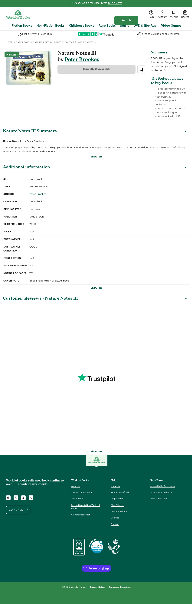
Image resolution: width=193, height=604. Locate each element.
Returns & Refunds (120, 492)
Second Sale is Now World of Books (85, 507)
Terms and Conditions (120, 587)
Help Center (117, 499)
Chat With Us (117, 505)
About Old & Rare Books (162, 486)
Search (126, 20)
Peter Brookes (82, 60)
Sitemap (115, 524)
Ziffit (179, 116)
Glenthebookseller (80, 515)
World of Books (79, 587)
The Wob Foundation (82, 492)
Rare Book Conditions (161, 492)
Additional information (26, 167)
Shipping (115, 486)
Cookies (115, 518)
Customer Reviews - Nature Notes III (40, 299)
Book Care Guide (159, 499)
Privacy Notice (97, 587)
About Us (75, 486)
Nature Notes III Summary (30, 131)
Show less (96, 156)
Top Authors (77, 499)
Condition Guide (119, 511)
